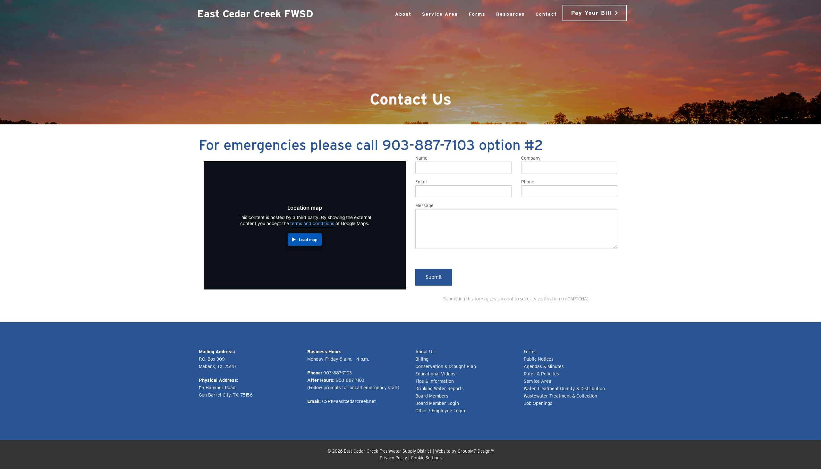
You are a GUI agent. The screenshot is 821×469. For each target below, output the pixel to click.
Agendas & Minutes (544, 366)
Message (424, 205)
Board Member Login (437, 403)
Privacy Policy (393, 457)
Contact (546, 14)
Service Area (440, 14)
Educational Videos (435, 373)
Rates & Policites (541, 373)
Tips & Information (434, 381)
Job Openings (538, 403)
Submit (434, 277)
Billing (421, 359)
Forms (477, 14)
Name (421, 158)
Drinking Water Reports (439, 388)
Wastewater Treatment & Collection (560, 395)
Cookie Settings (426, 457)
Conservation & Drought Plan (445, 366)
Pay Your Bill (592, 13)
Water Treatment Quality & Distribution (564, 388)
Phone (527, 181)
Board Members (431, 395)
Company (530, 158)
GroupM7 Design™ (476, 451)
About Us (425, 351)
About (403, 14)
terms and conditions (312, 223)
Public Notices (539, 359)
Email (421, 181)
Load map (308, 239)
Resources (510, 14)
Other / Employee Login (440, 410)
